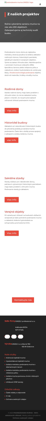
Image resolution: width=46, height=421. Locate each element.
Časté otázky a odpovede (15, 393)
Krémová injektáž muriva (15, 358)
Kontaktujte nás (23, 300)
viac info (11, 140)
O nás (8, 396)
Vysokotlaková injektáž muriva (18, 361)
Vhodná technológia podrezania (21, 73)
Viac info (11, 110)
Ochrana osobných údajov (16, 399)
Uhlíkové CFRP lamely (14, 382)
